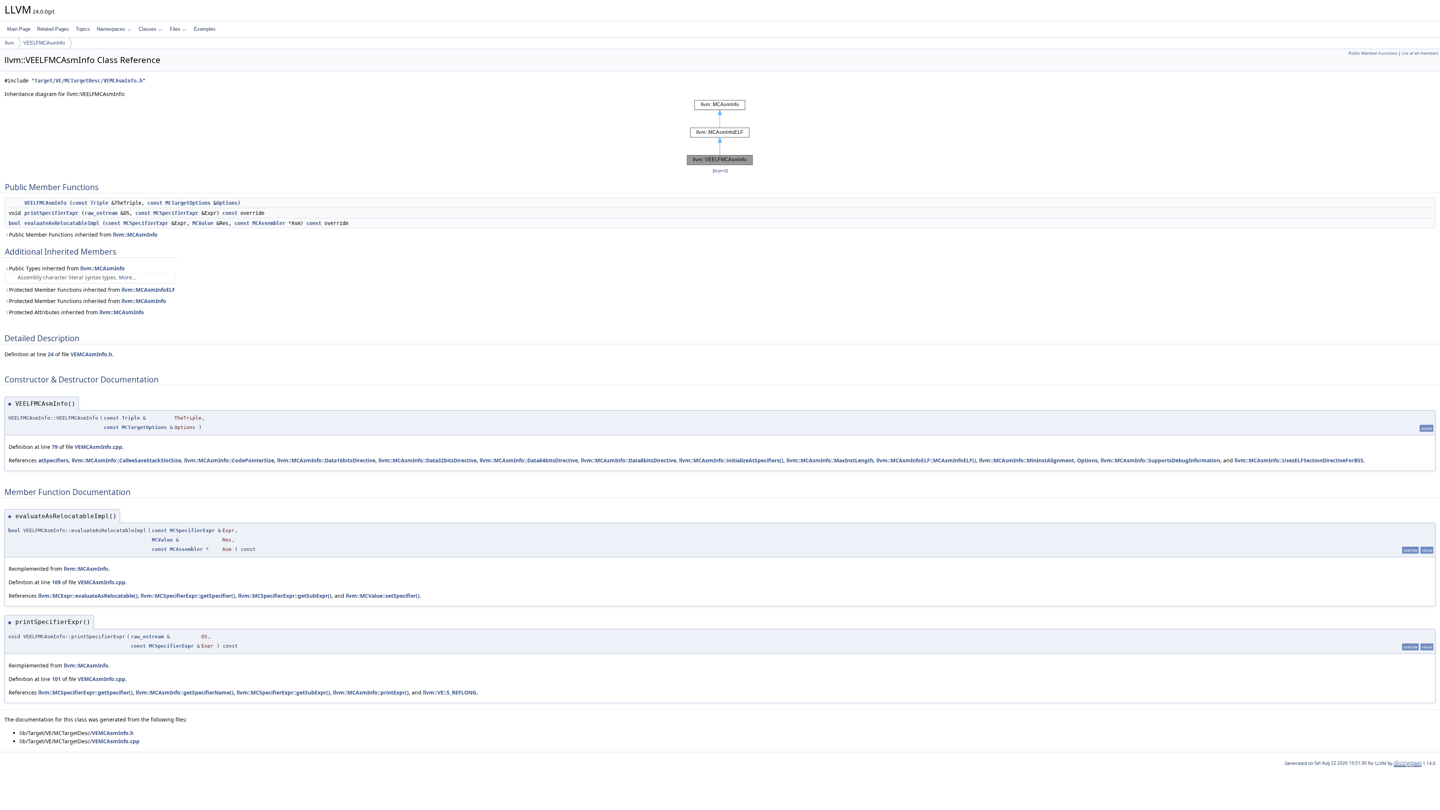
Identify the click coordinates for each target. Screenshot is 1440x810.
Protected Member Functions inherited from (92, 289)
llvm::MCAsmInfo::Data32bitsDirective (427, 460)
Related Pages (53, 29)
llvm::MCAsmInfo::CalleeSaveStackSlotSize (126, 460)
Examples (205, 29)
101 (56, 678)
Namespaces (111, 29)
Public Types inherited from (67, 268)
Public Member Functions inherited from (83, 234)
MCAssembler (268, 223)
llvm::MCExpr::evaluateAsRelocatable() (88, 595)
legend (720, 170)
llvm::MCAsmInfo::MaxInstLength (829, 460)
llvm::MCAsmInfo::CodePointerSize (229, 460)
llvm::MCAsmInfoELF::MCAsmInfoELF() (926, 460)
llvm (9, 43)
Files (175, 29)
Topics (83, 29)
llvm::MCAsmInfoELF (148, 289)
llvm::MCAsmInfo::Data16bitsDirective (326, 460)
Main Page (18, 29)
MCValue (202, 223)
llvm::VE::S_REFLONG (449, 692)
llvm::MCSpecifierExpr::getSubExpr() (285, 595)
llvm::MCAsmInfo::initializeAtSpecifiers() (731, 460)
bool (15, 223)
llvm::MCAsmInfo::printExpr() (371, 692)
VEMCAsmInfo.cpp (98, 446)
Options (226, 203)
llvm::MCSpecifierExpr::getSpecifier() (188, 595)
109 (56, 582)
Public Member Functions (1372, 53)
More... (127, 277)
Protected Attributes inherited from (76, 312)
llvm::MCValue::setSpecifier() (383, 595)
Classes (147, 29)
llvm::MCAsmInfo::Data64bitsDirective (529, 460)
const (79, 203)
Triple (99, 203)
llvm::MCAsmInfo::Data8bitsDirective (628, 460)
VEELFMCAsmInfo (44, 43)
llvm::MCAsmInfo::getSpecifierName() (185, 692)
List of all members (1420, 53)
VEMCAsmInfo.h (91, 354)
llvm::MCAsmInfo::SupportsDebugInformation (1160, 460)
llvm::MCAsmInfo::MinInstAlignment (1026, 460)
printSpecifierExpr (51, 213)
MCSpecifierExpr (175, 213)
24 (51, 354)
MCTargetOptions (187, 203)
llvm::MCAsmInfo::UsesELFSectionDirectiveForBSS (1299, 460)
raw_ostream (100, 213)
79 (55, 446)
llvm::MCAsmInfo (135, 234)
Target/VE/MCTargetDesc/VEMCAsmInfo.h (88, 81)
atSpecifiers (53, 460)
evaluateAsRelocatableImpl (61, 223)
